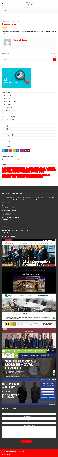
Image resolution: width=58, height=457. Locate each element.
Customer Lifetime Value (19, 170)
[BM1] (29, 252)
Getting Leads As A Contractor (10, 217)
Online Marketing (8, 117)
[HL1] (29, 334)
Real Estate (53, 53)
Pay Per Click (7, 123)
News (5, 114)
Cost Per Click (41, 167)
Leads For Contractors (8, 174)
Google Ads (7, 105)
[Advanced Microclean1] (29, 363)
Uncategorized (8, 135)
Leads (41, 172)
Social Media (7, 132)
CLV (33, 167)
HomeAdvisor (7, 108)
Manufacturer (6, 53)
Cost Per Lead (50, 167)
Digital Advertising (32, 170)
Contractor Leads (9, 138)
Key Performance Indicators (18, 172)
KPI (28, 172)
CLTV (28, 167)
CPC (4, 170)
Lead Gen (34, 172)
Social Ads (39, 177)
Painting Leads (31, 174)
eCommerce (42, 170)
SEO (5, 129)
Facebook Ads (51, 170)
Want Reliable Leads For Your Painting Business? (15, 230)
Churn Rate (21, 167)
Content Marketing (9, 102)
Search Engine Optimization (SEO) (25, 177)
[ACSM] (29, 307)
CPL (9, 170)
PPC (5, 126)
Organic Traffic (8, 120)
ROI (14, 177)
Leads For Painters (9, 111)
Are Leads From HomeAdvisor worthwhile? (13, 224)
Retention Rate (6, 177)
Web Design (7, 141)
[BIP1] (29, 391)
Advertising (7, 95)
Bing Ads (6, 98)
